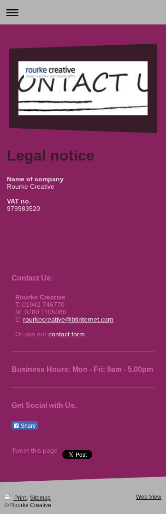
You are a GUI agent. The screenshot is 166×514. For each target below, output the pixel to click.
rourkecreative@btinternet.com (68, 319)
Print (20, 498)
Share (27, 426)
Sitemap (40, 498)
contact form (66, 334)
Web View (148, 497)
